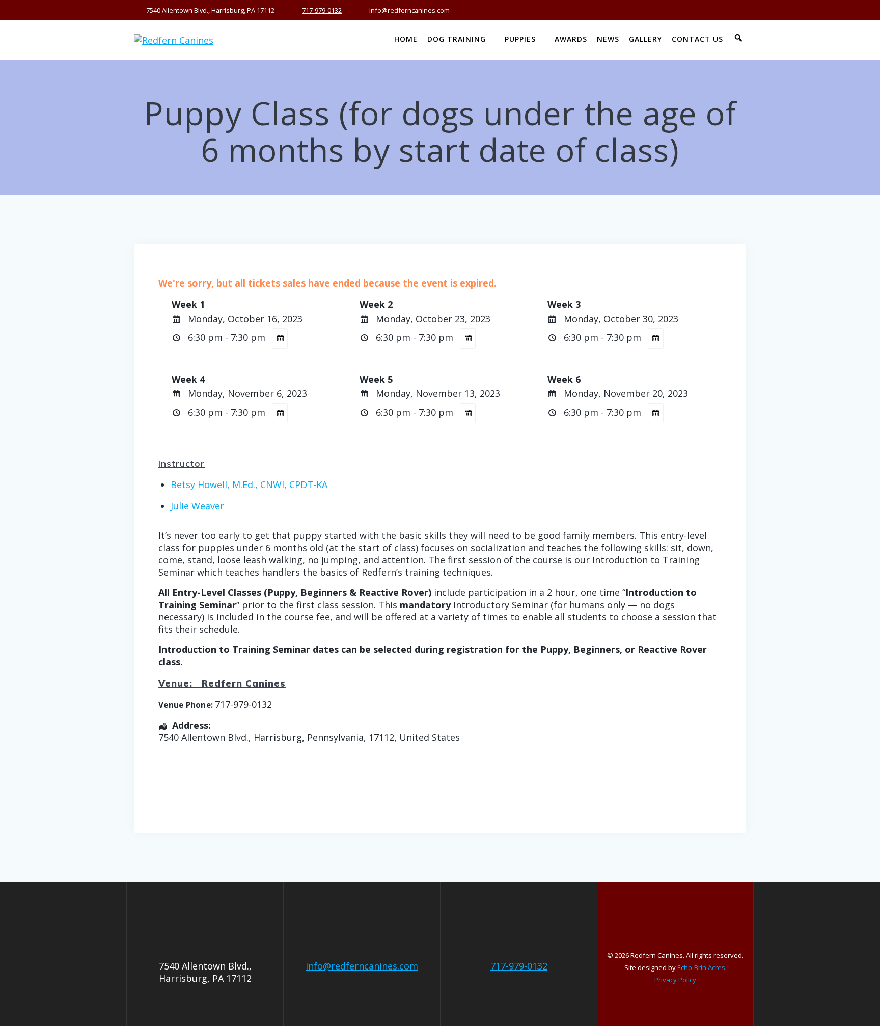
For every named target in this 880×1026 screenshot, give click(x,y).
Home (406, 39)
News (608, 39)
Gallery (645, 39)
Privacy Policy (675, 979)
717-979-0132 (322, 10)
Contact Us (697, 39)
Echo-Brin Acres (701, 967)
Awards (571, 39)
